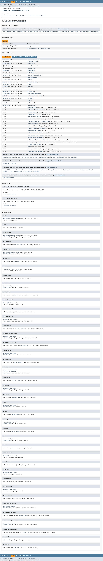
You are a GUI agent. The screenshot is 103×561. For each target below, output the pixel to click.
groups (17, 218)
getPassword (31, 70)
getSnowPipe (31, 91)
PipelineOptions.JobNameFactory (69, 31)
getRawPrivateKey (32, 82)
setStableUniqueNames (16, 171)
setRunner (5, 171)
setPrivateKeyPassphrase (34, 121)
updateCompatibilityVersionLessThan (67, 157)
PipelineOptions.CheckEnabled (32, 31)
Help (31, 1)
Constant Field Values (9, 194)
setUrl (29, 146)
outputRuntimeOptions (66, 169)
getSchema (30, 86)
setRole (30, 130)
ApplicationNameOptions (8, 15)
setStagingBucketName (34, 139)
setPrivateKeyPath (33, 123)
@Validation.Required (9, 218)
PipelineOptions (30, 15)
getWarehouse (31, 105)
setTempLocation (27, 171)
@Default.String (7, 286)
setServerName (31, 135)
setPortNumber (31, 119)
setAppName (13, 163)
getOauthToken (31, 68)
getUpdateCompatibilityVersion (11, 157)
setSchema (30, 132)
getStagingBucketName (34, 93)
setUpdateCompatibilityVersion (46, 157)
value (14, 286)
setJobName (82, 169)
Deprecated (22, 1)
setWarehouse (31, 151)
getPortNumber (31, 72)
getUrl (29, 100)
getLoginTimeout (32, 66)
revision (75, 169)
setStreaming (33, 157)
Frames (18, 4)
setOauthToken (31, 114)
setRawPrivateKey (32, 128)
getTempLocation (45, 169)
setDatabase (31, 109)
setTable (30, 144)
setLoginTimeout (32, 112)
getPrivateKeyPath (33, 77)
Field (11, 6)
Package (8, 1)
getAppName (6, 163)
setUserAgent (36, 171)
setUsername (31, 149)
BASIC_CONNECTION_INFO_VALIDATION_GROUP (39, 48)
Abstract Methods (30, 56)
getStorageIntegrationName (35, 95)
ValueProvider (7, 63)
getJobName (8, 169)
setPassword (31, 116)
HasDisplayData (20, 15)
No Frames (23, 4)
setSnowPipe (31, 137)
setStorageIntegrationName (35, 142)
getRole (30, 84)
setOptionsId (89, 169)
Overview (2, 1)
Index (27, 1)
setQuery (30, 126)
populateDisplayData (8, 177)
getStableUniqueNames (34, 169)
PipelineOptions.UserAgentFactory (89, 31)
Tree (17, 1)
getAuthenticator (32, 61)
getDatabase (31, 63)
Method (20, 6)
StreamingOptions (41, 15)
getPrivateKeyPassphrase (34, 75)
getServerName (31, 89)
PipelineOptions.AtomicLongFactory (13, 31)
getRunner (23, 169)
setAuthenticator (32, 107)
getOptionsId (16, 169)
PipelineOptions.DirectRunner (50, 31)
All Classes (32, 4)
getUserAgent (54, 169)
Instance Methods (18, 56)
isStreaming (25, 157)
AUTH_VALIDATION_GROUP (34, 46)
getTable (30, 98)
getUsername (31, 102)
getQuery (30, 79)
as (3, 169)
